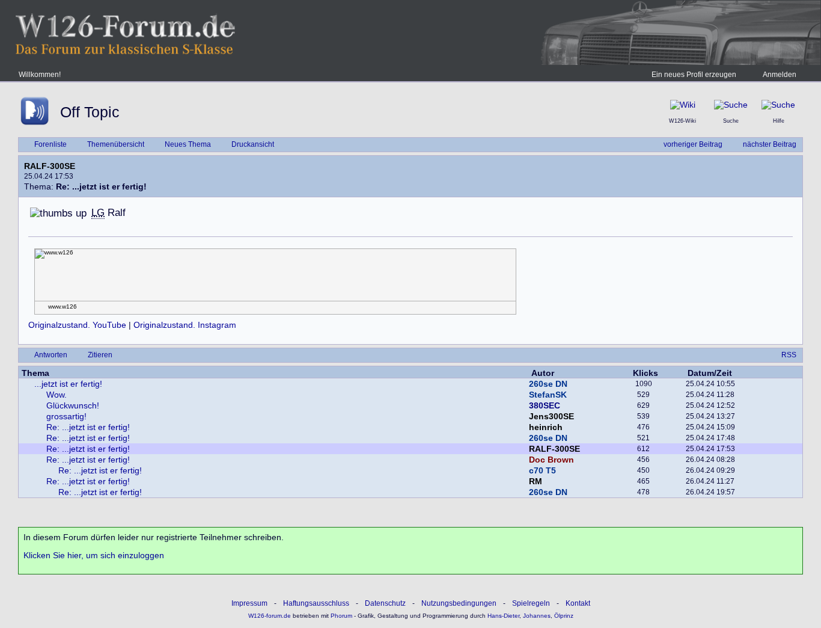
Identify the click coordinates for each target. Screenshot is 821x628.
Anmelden (779, 74)
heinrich (546, 427)
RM (535, 481)
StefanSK (548, 394)
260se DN (548, 384)
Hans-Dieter (503, 615)
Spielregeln (531, 603)
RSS (788, 355)
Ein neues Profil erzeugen (694, 74)
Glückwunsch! (72, 405)
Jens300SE (551, 416)
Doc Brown (551, 459)
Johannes (537, 615)
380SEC (544, 405)
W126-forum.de (269, 615)
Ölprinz (563, 615)
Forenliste (50, 144)
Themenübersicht (115, 144)
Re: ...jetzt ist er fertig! (88, 427)
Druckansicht (252, 144)
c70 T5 (542, 470)
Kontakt (578, 603)
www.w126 (62, 306)
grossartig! (66, 416)
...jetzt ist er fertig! (68, 384)
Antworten (50, 355)
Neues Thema (188, 144)
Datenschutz (385, 603)
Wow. (56, 394)
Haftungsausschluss (316, 603)
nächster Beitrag (769, 144)
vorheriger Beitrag (693, 144)
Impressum (249, 603)
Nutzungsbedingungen (458, 603)
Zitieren (100, 355)
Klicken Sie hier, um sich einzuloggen (93, 555)
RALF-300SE (49, 166)
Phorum (340, 615)
